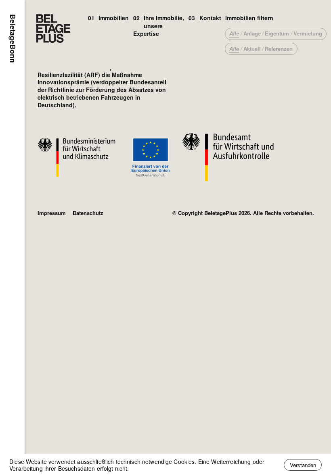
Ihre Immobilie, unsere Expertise (158, 26)
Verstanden (303, 465)
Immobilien (113, 18)
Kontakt (210, 18)
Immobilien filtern (249, 18)
